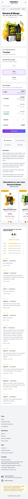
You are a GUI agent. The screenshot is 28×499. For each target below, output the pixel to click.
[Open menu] (2, 2)
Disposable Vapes (5, 421)
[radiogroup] (14, 72)
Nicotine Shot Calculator (7, 452)
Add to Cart (14, 131)
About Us (3, 436)
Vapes (2, 419)
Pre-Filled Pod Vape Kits (7, 424)
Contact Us (4, 448)
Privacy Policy (4, 441)
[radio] (14, 66)
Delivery (3, 433)
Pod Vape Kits (4, 426)
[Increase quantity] (23, 119)
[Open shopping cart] (25, 2)
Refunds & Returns (5, 450)
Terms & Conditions (6, 438)
